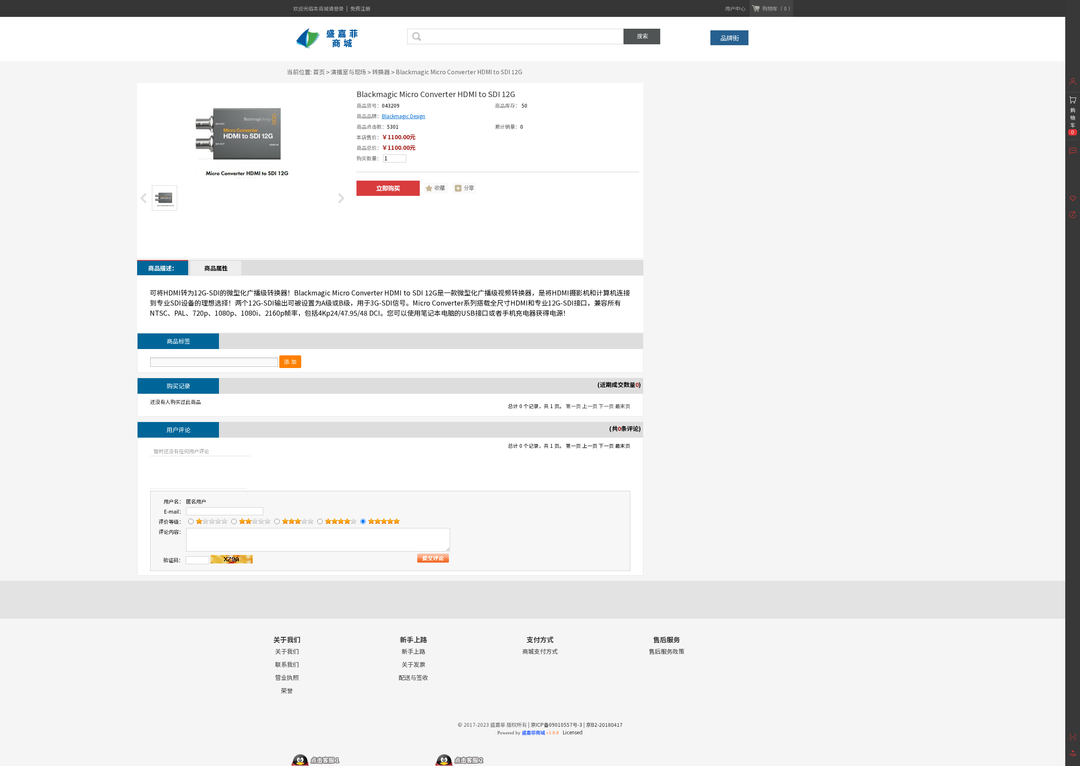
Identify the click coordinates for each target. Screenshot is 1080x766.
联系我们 (287, 664)
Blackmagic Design (403, 115)
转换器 (381, 72)
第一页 (573, 405)
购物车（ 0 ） (777, 8)
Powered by (528, 732)
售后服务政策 (666, 651)
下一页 (606, 405)
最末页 (622, 405)
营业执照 (287, 678)
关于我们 (287, 651)
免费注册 (360, 8)
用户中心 (735, 8)
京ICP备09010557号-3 (556, 724)
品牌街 (729, 37)
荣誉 (287, 691)
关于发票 (413, 664)
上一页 (589, 405)
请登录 (337, 8)
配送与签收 (413, 678)
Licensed (571, 732)
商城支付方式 (540, 651)
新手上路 (413, 651)
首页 (319, 72)
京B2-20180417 (604, 724)
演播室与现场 (348, 72)
